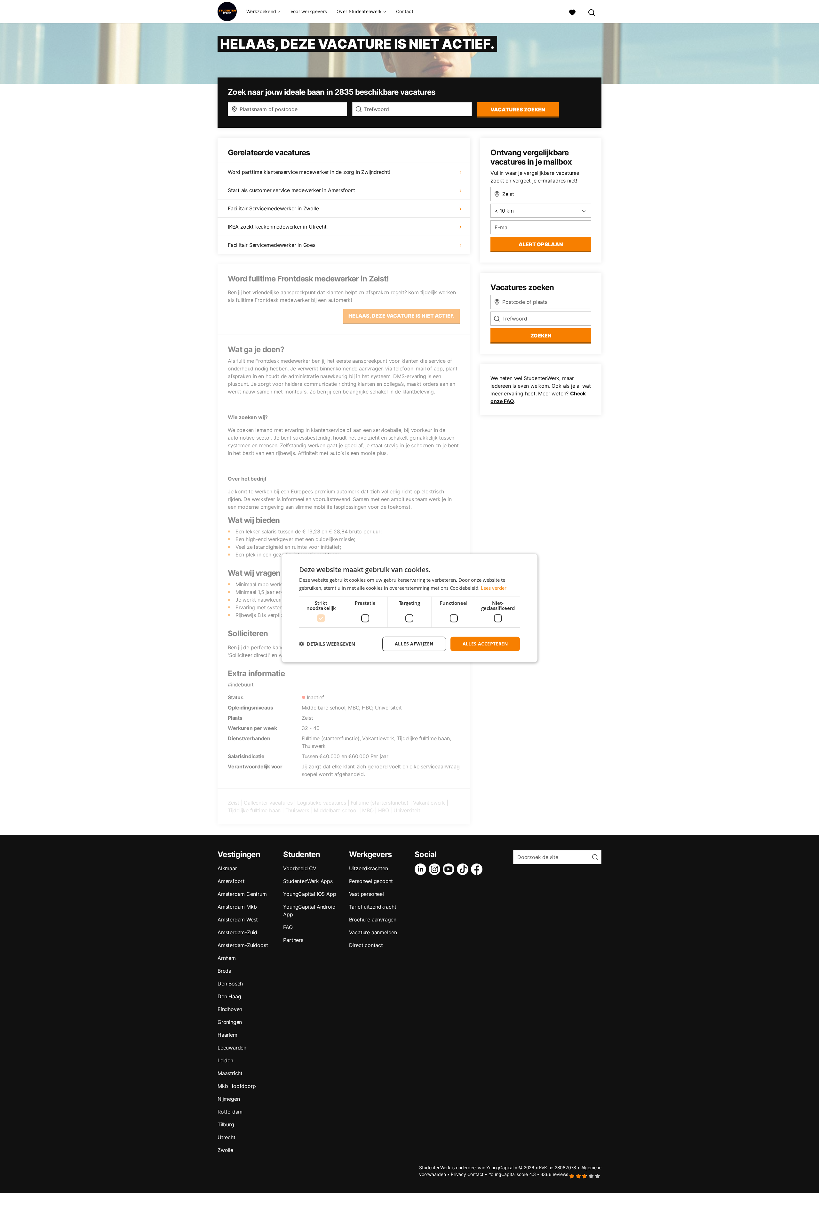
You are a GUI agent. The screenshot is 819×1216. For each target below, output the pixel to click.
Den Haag (229, 996)
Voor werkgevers (308, 11)
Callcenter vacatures (268, 802)
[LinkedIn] (422, 869)
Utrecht (226, 1137)
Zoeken (541, 335)
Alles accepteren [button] (485, 644)
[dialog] (409, 608)
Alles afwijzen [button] (414, 644)
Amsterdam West (238, 919)
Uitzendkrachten (368, 868)
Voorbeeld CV (299, 868)
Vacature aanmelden (373, 932)
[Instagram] (436, 869)
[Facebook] (478, 869)
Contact (404, 11)
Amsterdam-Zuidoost (243, 945)
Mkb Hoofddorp (237, 1086)
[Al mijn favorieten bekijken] (572, 12)
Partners (293, 940)
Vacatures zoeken (517, 109)
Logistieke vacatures (321, 802)
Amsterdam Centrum (242, 894)
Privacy (458, 1174)
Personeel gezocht (371, 881)
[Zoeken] (591, 12)
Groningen (230, 1022)
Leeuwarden (232, 1047)
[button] (327, 644)
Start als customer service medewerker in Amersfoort (291, 190)
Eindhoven (230, 1009)
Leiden (225, 1060)
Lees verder (493, 588)
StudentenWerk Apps (307, 881)
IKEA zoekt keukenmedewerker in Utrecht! (278, 226)
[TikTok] (464, 869)
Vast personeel (366, 894)
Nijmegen (229, 1099)
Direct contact (366, 945)
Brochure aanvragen (372, 919)
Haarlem (227, 1035)
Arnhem (227, 958)
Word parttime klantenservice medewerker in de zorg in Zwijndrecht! (309, 172)
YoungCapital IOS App (309, 894)
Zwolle (225, 1150)
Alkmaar (227, 868)
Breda (224, 971)
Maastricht (230, 1073)
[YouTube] (450, 869)
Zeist (233, 802)
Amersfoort (231, 881)
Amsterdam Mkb (237, 907)
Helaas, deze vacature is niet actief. (401, 315)
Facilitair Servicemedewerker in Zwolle (273, 208)
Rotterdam (230, 1111)
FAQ (287, 927)
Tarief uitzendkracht (372, 907)
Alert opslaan (541, 244)
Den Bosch (230, 983)
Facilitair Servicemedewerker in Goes (271, 245)
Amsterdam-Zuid (237, 932)
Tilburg (226, 1124)
